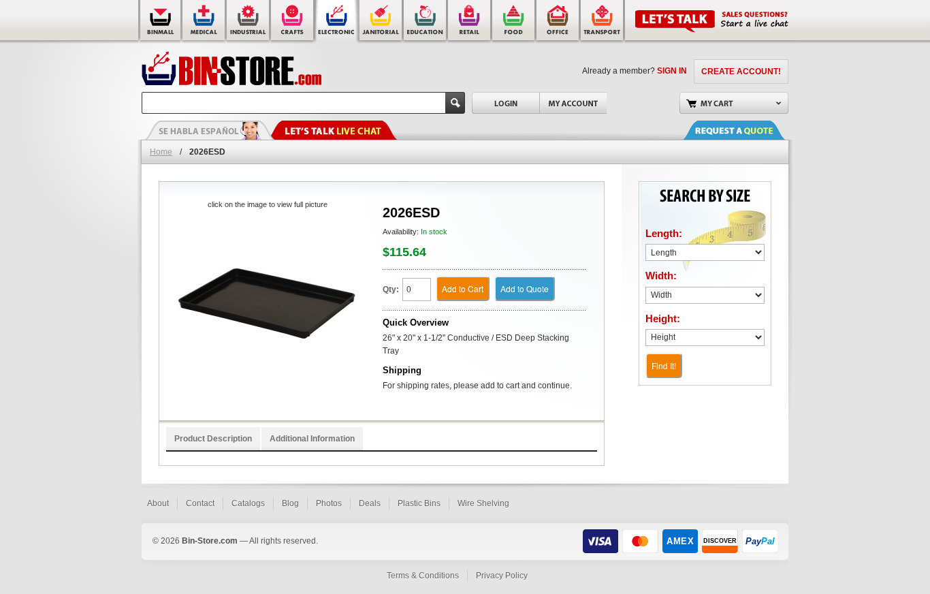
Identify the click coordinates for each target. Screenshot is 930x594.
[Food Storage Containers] (514, 22)
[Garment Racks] (470, 22)
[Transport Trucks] (603, 22)
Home (161, 152)
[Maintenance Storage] (381, 22)
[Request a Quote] (747, 130)
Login (505, 103)
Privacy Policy (502, 575)
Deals (370, 503)
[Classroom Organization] (426, 22)
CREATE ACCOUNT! (741, 71)
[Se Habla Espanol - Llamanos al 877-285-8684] (210, 130)
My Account (573, 103)
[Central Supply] (204, 22)
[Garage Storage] (558, 22)
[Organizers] (293, 22)
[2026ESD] (267, 304)
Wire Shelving (483, 503)
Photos (329, 503)
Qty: (391, 289)
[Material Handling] (249, 22)
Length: (663, 233)
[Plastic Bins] (160, 22)
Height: (662, 318)
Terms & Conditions (423, 575)
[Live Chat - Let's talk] (332, 130)
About (158, 503)
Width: (661, 275)
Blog (290, 503)
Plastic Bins (419, 503)
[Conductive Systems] (337, 22)
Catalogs (248, 503)
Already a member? (634, 71)
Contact (200, 503)
